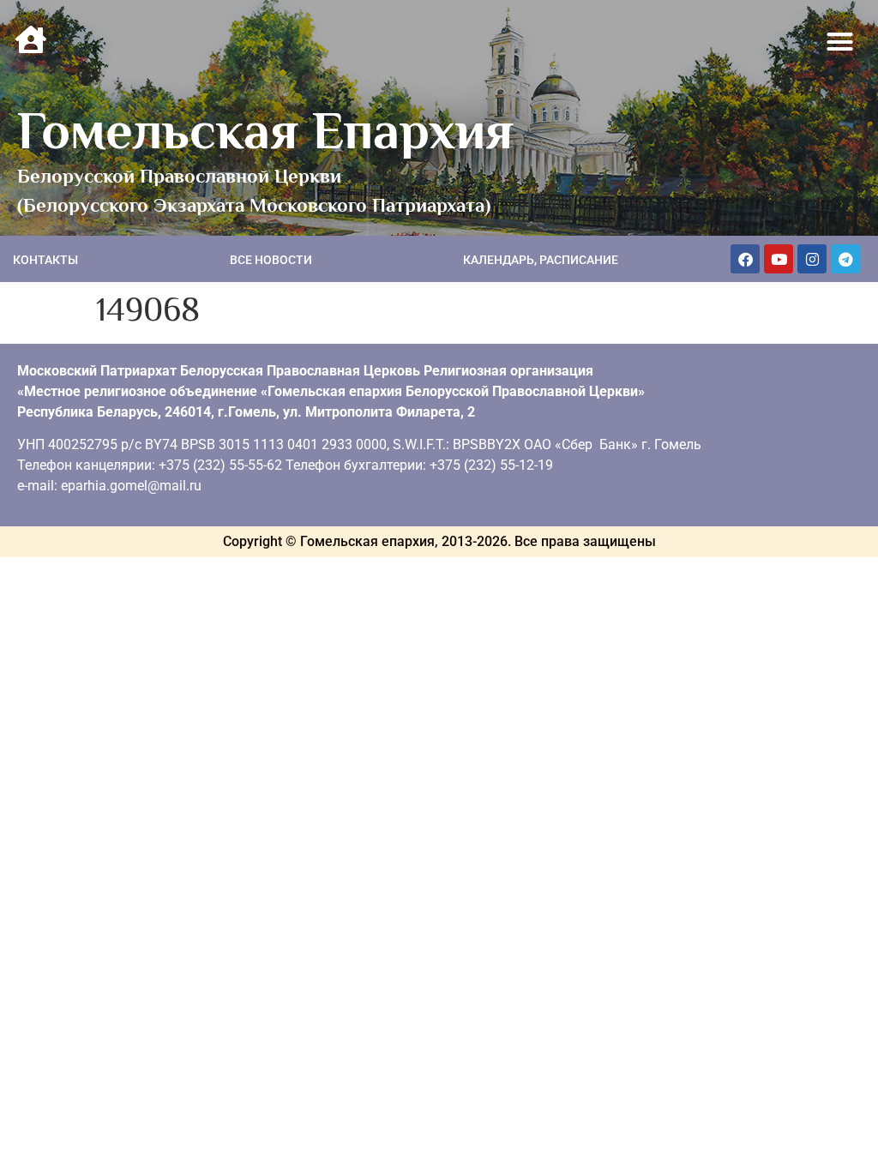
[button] (840, 42)
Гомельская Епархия (265, 130)
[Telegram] (845, 258)
